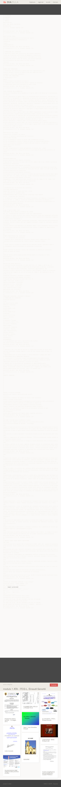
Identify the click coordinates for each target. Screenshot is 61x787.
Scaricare (54, 685)
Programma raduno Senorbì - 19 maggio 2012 (10, 720)
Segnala (55, 784)
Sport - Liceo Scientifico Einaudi (30, 728)
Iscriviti (48, 2)
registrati (40, 2)
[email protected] (13, 587)
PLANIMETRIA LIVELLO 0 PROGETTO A (30, 707)
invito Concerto (9, 751)
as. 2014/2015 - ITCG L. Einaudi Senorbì (49, 719)
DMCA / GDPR (48, 784)
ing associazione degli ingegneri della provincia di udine (12, 771)
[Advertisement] (30, 10)
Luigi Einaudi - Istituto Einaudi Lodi (48, 740)
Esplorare (32, 2)
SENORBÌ (26, 759)
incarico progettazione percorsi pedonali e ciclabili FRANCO (48, 773)
